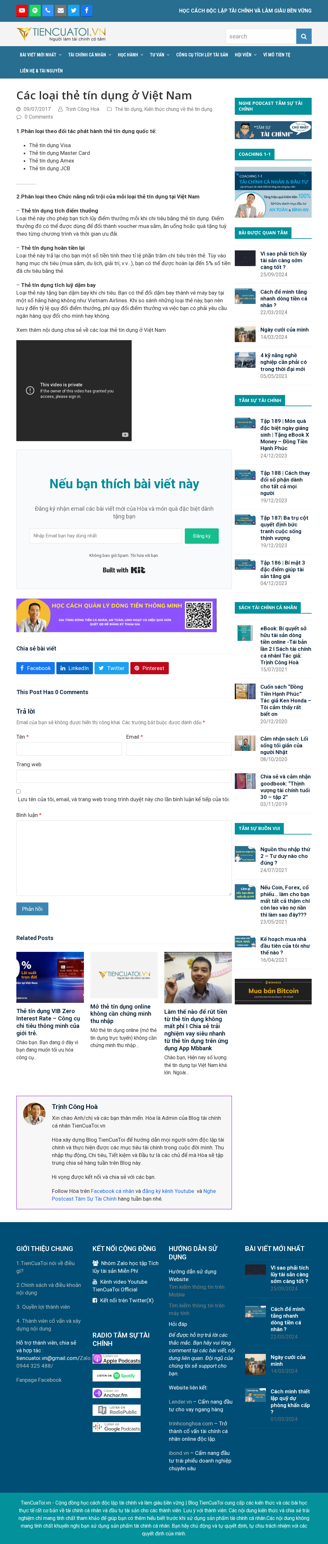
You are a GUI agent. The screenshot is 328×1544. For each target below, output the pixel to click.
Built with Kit (124, 570)
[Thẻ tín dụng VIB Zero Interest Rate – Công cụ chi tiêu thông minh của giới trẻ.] (50, 977)
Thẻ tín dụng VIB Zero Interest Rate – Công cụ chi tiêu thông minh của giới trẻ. (48, 1022)
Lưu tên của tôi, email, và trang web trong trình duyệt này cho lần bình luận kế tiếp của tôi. (124, 799)
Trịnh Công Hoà (82, 109)
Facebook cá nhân (112, 1191)
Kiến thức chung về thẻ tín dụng (178, 109)
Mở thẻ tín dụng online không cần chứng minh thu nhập (120, 1014)
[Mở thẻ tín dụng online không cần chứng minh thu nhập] (124, 974)
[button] (35, 668)
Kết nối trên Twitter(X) (127, 1300)
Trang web (28, 764)
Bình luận (29, 815)
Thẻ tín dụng (128, 109)
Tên (22, 737)
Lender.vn (180, 1401)
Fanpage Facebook (39, 1380)
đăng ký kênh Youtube (168, 1191)
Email (134, 737)
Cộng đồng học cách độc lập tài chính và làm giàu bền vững (119, 1503)
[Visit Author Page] (34, 1113)
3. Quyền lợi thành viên (43, 1307)
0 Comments (39, 117)
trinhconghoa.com (191, 1423)
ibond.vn (179, 1453)
